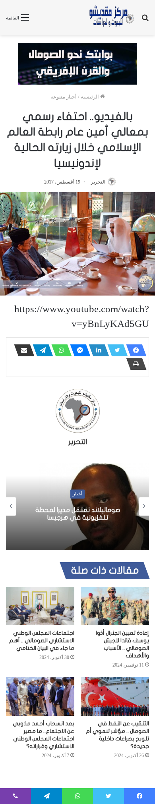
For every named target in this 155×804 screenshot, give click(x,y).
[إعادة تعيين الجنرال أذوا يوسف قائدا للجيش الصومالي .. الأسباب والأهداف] (115, 606)
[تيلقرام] (40, 350)
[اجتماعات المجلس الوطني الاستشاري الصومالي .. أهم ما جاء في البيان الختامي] (40, 606)
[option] (77, 506)
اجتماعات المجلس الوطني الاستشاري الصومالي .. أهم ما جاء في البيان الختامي (41, 640)
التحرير (98, 182)
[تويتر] (115, 350)
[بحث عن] (145, 20)
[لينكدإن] (97, 350)
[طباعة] (134, 364)
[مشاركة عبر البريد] (22, 350)
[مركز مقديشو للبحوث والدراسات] (111, 17)
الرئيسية (90, 97)
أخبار (77, 494)
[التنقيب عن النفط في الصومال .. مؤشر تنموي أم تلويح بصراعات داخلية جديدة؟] (115, 696)
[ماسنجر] (78, 350)
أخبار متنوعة (63, 97)
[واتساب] (59, 350)
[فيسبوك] (134, 350)
